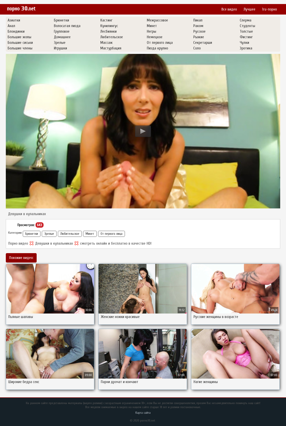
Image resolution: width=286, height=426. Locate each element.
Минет (90, 234)
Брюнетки (31, 234)
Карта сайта (143, 413)
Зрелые (49, 234)
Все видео (229, 9)
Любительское (69, 234)
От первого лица (111, 234)
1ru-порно (269, 9)
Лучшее (249, 9)
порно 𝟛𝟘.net (21, 9)
